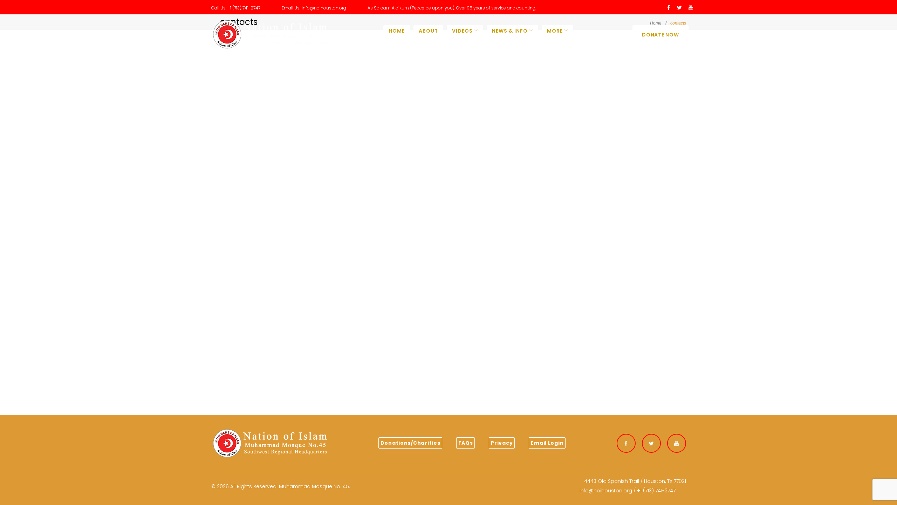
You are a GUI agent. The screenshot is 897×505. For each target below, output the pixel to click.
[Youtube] (691, 8)
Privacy (502, 442)
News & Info (510, 30)
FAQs (465, 442)
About (428, 30)
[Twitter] (679, 8)
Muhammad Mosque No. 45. (314, 486)
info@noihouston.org (324, 8)
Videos (462, 30)
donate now (660, 34)
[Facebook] (668, 8)
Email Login (547, 442)
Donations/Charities (410, 442)
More (555, 30)
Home (397, 30)
